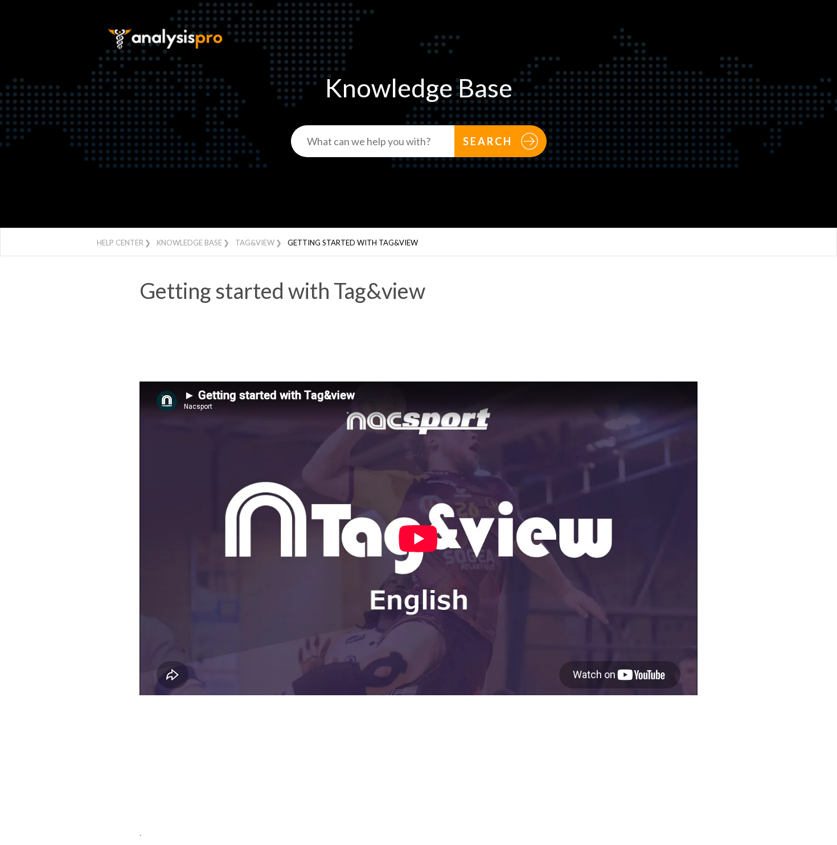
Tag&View (254, 242)
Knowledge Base (189, 242)
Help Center (120, 242)
